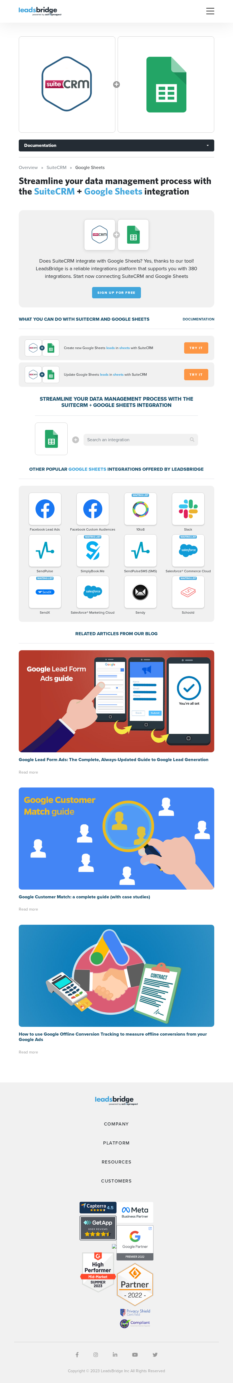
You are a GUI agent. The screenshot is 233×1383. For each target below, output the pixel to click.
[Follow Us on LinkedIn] (115, 1355)
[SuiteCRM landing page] (67, 84)
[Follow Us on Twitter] (155, 1355)
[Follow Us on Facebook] (77, 1355)
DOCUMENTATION (198, 319)
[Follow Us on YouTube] (135, 1355)
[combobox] (141, 440)
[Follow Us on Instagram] (95, 1355)
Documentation (40, 145)
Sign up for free (116, 292)
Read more (28, 772)
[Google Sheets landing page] (166, 84)
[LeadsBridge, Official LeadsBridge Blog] (40, 11)
